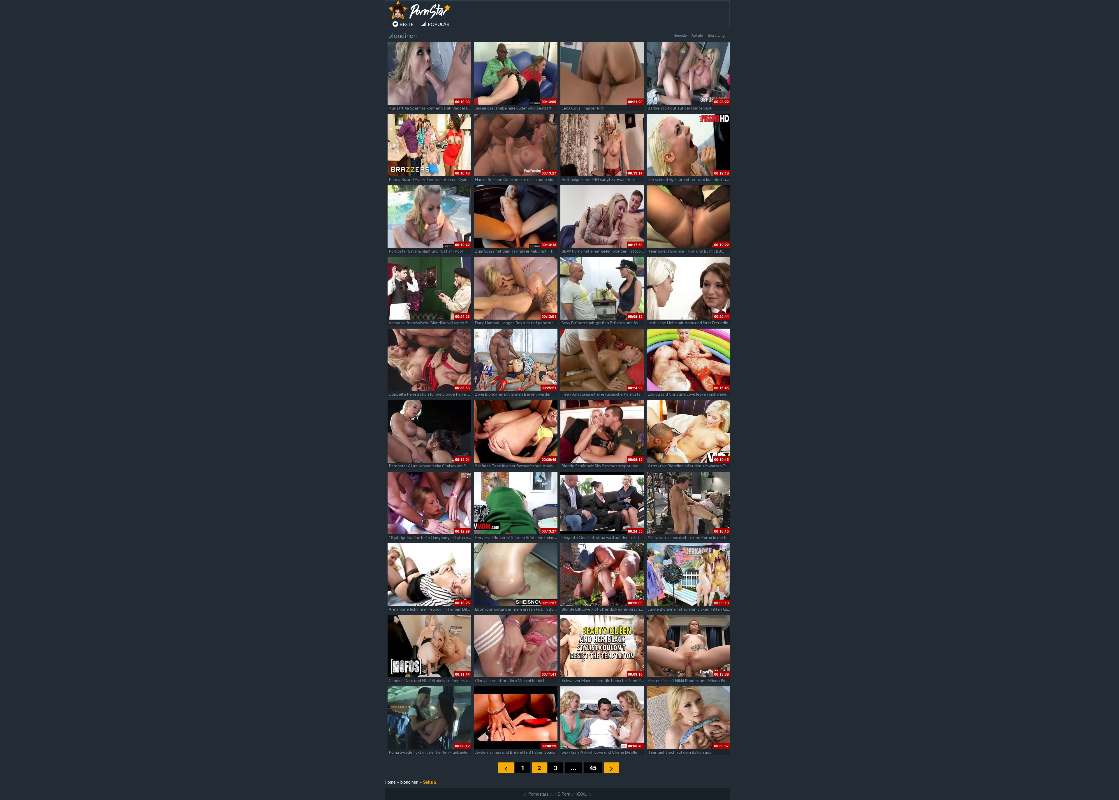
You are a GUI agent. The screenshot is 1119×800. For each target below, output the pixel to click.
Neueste (680, 35)
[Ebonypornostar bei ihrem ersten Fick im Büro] (515, 574)
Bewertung (716, 35)
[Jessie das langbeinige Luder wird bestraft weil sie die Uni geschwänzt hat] (515, 73)
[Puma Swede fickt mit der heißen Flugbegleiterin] (429, 717)
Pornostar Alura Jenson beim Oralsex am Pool (430, 465)
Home (390, 782)
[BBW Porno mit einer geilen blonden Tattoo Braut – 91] (602, 216)
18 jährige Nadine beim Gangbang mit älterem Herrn (436, 537)
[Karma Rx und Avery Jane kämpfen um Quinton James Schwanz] (429, 145)
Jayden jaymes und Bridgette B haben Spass (515, 752)
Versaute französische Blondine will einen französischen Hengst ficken (453, 322)
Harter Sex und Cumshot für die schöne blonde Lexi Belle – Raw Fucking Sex (544, 179)
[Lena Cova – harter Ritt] (602, 73)
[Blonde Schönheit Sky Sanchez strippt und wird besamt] (602, 431)
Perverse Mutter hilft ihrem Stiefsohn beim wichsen (522, 537)
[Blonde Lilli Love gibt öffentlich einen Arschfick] (602, 574)
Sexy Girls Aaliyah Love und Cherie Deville (599, 752)
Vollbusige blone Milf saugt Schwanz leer (598, 179)
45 (593, 767)
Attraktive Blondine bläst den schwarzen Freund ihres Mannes (704, 465)
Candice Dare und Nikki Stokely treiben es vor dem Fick (438, 680)
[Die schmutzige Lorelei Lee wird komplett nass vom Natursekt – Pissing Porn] (688, 145)
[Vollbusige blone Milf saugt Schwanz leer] (602, 145)
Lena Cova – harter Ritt (583, 107)
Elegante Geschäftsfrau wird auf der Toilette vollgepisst (613, 537)
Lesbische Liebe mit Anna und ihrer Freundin (688, 322)
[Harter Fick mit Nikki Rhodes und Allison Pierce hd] (688, 646)
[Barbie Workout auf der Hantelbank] (688, 73)
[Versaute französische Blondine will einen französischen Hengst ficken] (429, 288)
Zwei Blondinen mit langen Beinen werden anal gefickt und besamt (535, 394)
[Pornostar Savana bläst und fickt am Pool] (429, 216)
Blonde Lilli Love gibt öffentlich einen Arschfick (604, 609)
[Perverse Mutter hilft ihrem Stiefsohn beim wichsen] (515, 503)
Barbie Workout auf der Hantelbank (680, 107)
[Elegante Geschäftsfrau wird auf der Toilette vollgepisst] (602, 503)
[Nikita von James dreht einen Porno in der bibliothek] (688, 503)
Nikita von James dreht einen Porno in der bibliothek (695, 537)
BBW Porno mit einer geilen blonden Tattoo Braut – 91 (611, 251)
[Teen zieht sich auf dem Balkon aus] (688, 717)
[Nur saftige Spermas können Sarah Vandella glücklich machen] (429, 73)
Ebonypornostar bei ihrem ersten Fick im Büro (516, 609)
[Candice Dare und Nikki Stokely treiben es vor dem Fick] (429, 646)
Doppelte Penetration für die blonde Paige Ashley (434, 394)
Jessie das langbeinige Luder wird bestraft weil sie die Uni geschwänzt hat (542, 107)
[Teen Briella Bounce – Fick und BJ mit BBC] (688, 216)
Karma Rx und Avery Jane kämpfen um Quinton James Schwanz (446, 179)
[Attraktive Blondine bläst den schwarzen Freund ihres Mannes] (688, 431)
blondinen (409, 782)
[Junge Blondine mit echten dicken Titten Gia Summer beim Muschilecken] (688, 574)
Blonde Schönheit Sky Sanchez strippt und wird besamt (612, 465)
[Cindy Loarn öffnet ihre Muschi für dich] (515, 646)
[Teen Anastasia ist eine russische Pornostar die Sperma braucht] (602, 360)
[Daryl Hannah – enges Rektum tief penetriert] (515, 288)
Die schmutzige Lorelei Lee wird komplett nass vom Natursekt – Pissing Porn (717, 179)
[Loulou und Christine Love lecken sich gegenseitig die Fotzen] (688, 360)
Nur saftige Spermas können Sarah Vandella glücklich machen (444, 107)
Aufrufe (697, 35)
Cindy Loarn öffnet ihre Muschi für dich (510, 680)
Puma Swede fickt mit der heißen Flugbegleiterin (433, 752)
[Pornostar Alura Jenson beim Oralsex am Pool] (429, 431)
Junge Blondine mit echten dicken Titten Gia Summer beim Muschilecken (714, 609)
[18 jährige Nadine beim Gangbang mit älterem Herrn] (429, 503)
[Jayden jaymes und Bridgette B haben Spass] (515, 717)
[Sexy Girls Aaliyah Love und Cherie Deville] (602, 717)
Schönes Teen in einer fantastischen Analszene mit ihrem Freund (534, 465)
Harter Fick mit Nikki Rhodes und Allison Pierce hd (693, 680)
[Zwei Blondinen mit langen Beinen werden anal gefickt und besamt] (515, 360)
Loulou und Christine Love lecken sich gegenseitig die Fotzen (703, 394)
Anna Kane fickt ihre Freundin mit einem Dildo (430, 609)
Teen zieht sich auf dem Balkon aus (679, 752)
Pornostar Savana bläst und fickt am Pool (426, 251)
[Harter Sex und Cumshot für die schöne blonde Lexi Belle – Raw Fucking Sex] (515, 145)
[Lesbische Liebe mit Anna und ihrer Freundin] (688, 288)
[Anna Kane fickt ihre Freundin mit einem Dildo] (429, 574)
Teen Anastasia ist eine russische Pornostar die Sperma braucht (620, 394)
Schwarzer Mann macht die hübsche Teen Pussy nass (610, 680)
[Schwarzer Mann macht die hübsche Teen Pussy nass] (602, 646)
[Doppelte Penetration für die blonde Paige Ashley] (429, 360)
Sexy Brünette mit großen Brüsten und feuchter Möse (611, 322)
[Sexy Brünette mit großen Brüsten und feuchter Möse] (602, 288)
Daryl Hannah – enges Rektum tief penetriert (516, 322)
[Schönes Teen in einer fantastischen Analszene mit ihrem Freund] (515, 431)
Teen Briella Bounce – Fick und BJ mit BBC (686, 251)
